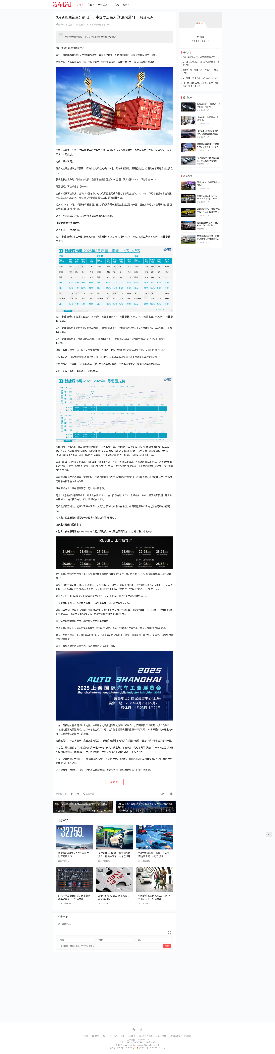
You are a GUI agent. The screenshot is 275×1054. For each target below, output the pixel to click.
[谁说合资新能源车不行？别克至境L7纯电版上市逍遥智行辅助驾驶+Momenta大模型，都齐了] (188, 225)
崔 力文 (68, 24)
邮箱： (101, 940)
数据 (81, 24)
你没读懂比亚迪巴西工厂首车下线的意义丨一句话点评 (154, 897)
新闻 (78, 4)
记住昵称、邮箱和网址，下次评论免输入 (77, 946)
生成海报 (89, 793)
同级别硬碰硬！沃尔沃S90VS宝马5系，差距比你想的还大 (208, 199)
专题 (89, 4)
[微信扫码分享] (77, 794)
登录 (122, 1036)
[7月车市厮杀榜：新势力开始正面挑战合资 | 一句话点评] (154, 837)
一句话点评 (103, 4)
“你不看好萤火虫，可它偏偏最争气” (199, 57)
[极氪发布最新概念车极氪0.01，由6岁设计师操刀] (188, 144)
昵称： (62, 940)
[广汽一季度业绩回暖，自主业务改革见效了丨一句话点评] (74, 879)
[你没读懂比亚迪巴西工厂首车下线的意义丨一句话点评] (154, 879)
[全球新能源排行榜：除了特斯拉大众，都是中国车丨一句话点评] (114, 837)
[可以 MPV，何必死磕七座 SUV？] (188, 185)
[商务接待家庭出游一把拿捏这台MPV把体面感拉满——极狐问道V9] (188, 239)
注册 (104, 1036)
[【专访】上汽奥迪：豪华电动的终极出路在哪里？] (188, 131)
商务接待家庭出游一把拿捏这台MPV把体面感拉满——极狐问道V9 (208, 239)
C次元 (116, 4)
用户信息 (113, 1036)
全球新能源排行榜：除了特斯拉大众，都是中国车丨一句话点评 (114, 855)
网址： (141, 940)
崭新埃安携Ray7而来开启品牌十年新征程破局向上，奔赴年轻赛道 (208, 212)
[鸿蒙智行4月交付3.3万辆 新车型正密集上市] (74, 837)
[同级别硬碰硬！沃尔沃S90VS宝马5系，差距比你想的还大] (188, 198)
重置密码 (187, 1036)
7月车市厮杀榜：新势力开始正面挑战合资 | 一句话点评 (153, 855)
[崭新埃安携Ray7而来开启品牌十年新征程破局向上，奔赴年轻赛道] (188, 212)
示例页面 (131, 1036)
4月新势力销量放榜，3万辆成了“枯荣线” (201, 78)
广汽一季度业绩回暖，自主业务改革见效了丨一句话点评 (74, 897)
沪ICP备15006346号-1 (127, 1047)
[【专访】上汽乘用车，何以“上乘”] (188, 117)
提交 (167, 946)
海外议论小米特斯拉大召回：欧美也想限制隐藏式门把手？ (208, 160)
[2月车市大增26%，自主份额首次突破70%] (114, 879)
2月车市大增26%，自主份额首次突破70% (114, 897)
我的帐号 (95, 1036)
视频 (125, 4)
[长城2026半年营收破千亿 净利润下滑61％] (188, 104)
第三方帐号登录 (145, 1036)
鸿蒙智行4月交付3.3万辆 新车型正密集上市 (73, 855)
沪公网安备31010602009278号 (152, 1047)
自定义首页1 (161, 1036)
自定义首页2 (174, 1036)
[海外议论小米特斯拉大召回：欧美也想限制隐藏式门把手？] (188, 157)
